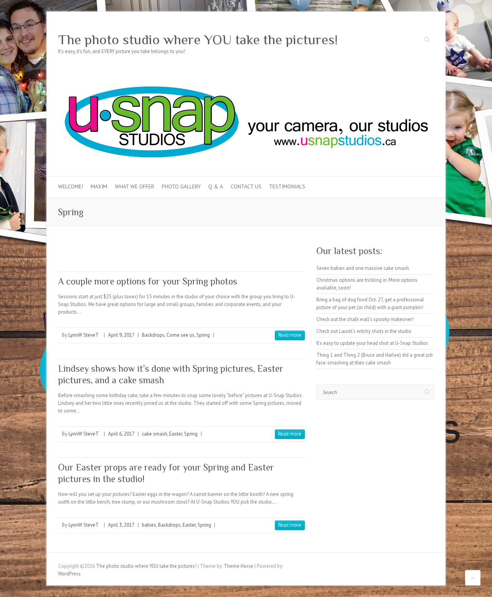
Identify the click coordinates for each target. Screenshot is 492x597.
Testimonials (287, 186)
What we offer (134, 186)
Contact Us (246, 186)
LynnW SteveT (83, 335)
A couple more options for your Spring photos (147, 281)
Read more (289, 335)
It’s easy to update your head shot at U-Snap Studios (372, 343)
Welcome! (70, 186)
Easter (175, 434)
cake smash (154, 434)
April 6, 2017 (121, 434)
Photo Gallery (181, 186)
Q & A (215, 186)
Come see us (180, 335)
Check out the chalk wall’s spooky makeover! (365, 319)
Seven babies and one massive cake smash (362, 268)
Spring (203, 335)
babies (149, 525)
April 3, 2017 (121, 525)
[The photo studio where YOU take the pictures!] (246, 78)
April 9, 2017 (121, 335)
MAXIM (99, 186)
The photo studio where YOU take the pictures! (198, 39)
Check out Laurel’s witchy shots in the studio (363, 331)
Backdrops (153, 335)
